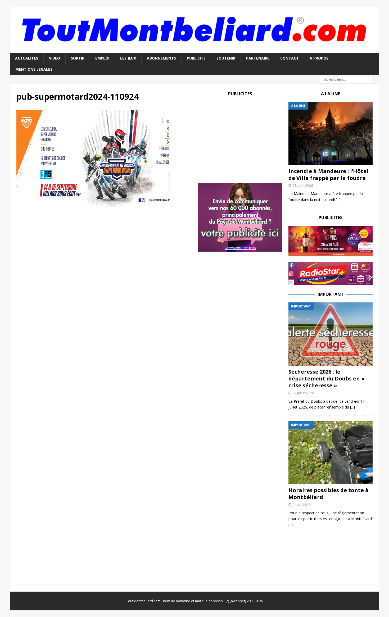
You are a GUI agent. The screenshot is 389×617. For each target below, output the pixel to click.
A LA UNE (330, 94)
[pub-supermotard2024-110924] (103, 203)
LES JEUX (128, 58)
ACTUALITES (26, 58)
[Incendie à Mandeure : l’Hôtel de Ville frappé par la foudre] (330, 133)
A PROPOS (319, 58)
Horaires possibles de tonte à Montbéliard (328, 494)
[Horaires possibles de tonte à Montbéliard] (330, 452)
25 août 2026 (303, 185)
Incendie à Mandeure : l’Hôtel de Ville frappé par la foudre (328, 174)
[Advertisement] (242, 139)
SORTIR (77, 58)
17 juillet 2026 (303, 393)
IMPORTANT (331, 294)
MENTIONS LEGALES (33, 69)
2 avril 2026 (301, 504)
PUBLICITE (196, 58)
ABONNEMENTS (161, 58)
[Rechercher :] (346, 79)
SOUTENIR (225, 58)
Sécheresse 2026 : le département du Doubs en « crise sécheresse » (326, 378)
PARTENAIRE (257, 58)
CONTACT (289, 58)
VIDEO (54, 58)
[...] (338, 199)
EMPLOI (102, 58)
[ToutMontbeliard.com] (194, 49)
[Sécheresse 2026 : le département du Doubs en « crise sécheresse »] (330, 334)
